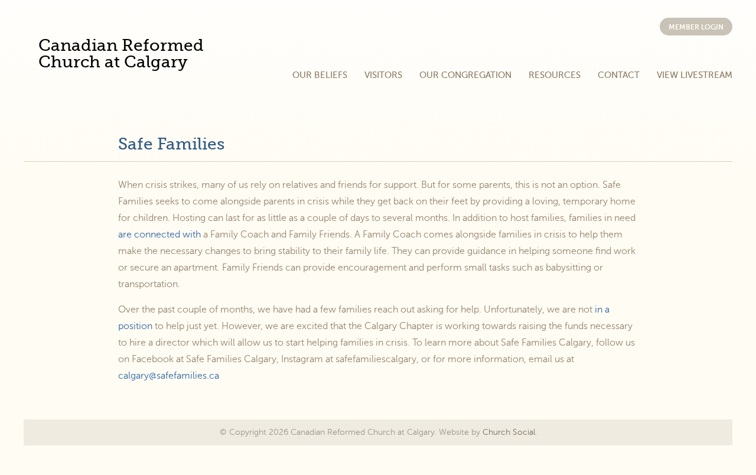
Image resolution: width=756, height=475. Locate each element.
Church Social (509, 432)
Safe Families (171, 144)
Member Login (696, 27)
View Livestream (694, 75)
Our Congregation (465, 75)
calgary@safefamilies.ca (168, 375)
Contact (619, 75)
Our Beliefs (319, 75)
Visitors (383, 75)
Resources (555, 75)
